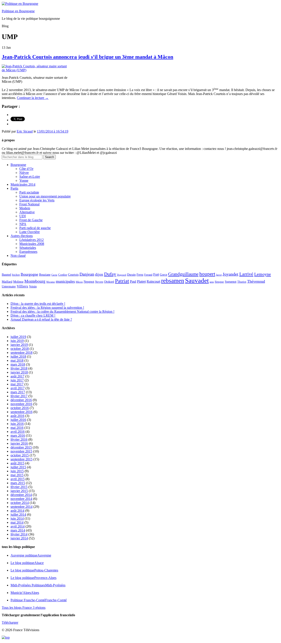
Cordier (62, 274)
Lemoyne (262, 274)
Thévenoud (256, 281)
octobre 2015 (20, 455)
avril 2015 (18, 479)
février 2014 (19, 534)
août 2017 (17, 376)
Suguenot (230, 281)
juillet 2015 (18, 467)
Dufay (110, 274)
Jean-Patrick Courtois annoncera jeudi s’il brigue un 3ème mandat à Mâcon (87, 57)
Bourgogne (18, 165)
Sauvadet (197, 280)
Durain (131, 274)
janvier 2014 (19, 538)
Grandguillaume (183, 274)
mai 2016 (17, 427)
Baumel (6, 274)
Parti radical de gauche (35, 228)
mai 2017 (17, 384)
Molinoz (18, 281)
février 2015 (19, 487)
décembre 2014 (21, 495)
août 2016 (17, 416)
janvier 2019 (19, 345)
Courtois (73, 274)
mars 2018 (18, 364)
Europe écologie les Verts (36, 200)
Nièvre (24, 172)
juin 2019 (17, 341)
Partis (14, 188)
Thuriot (241, 281)
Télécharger (10, 622)
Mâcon (79, 282)
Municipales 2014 (23, 184)
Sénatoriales (27, 248)
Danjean (86, 274)
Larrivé (246, 274)
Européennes (28, 251)
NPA (22, 224)
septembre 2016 (21, 412)
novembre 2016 (21, 404)
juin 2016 (17, 424)
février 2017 (19, 396)
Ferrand (148, 274)
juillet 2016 (18, 420)
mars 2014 (18, 530)
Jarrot (219, 275)
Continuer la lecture (33, 98)
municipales (65, 281)
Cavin (54, 275)
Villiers (22, 286)
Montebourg (34, 281)
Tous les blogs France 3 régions (23, 607)
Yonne (23, 180)
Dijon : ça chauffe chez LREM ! (33, 315)
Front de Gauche (31, 220)
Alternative (27, 212)
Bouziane (44, 274)
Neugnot (89, 281)
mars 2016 (18, 435)
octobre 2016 (20, 408)
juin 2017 (17, 380)
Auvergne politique (31, 555)
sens (212, 282)
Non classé (18, 255)
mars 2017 (18, 392)
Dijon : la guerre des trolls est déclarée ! (38, 303)
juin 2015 (17, 471)
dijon (99, 274)
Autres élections (22, 236)
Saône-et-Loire (29, 176)
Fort (156, 274)
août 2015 (17, 463)
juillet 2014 (18, 514)
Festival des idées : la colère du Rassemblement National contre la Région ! (62, 311)
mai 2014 (17, 522)
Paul (133, 281)
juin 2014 (17, 518)
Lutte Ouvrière (29, 232)
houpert (207, 274)
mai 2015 (17, 475)
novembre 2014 (21, 499)
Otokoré (109, 281)
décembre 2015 (21, 447)
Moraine (50, 282)
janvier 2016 (19, 443)
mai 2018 (17, 360)
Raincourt (153, 281)
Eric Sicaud (25, 131)
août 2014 (17, 510)
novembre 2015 (21, 451)
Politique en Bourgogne (18, 11)
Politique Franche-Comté (39, 600)
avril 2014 (18, 526)
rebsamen (172, 280)
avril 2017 (18, 388)
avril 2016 (18, 431)
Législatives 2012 (31, 240)
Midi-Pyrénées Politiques (38, 585)
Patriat (122, 281)
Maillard (7, 281)
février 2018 (19, 368)
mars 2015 (18, 483)
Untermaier (9, 286)
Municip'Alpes (25, 593)
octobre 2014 (20, 503)
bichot (16, 274)
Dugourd (121, 275)
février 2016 (19, 439)
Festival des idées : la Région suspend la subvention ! (47, 307)
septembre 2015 (21, 459)
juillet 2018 (18, 356)
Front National (29, 204)
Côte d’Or (26, 169)
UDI (22, 216)
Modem (24, 208)
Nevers (99, 281)
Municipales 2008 (31, 244)
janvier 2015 (19, 491)
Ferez (140, 274)
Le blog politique (27, 563)
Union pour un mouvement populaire (45, 196)
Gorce (163, 274)
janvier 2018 (19, 372)
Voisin (33, 286)
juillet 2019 (18, 337)
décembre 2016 (21, 400)
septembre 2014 (21, 506)
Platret (141, 281)
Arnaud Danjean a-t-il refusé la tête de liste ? (41, 319)
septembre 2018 (21, 352)
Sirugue (219, 281)
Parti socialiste (29, 192)
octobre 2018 (20, 348)
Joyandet (230, 274)
